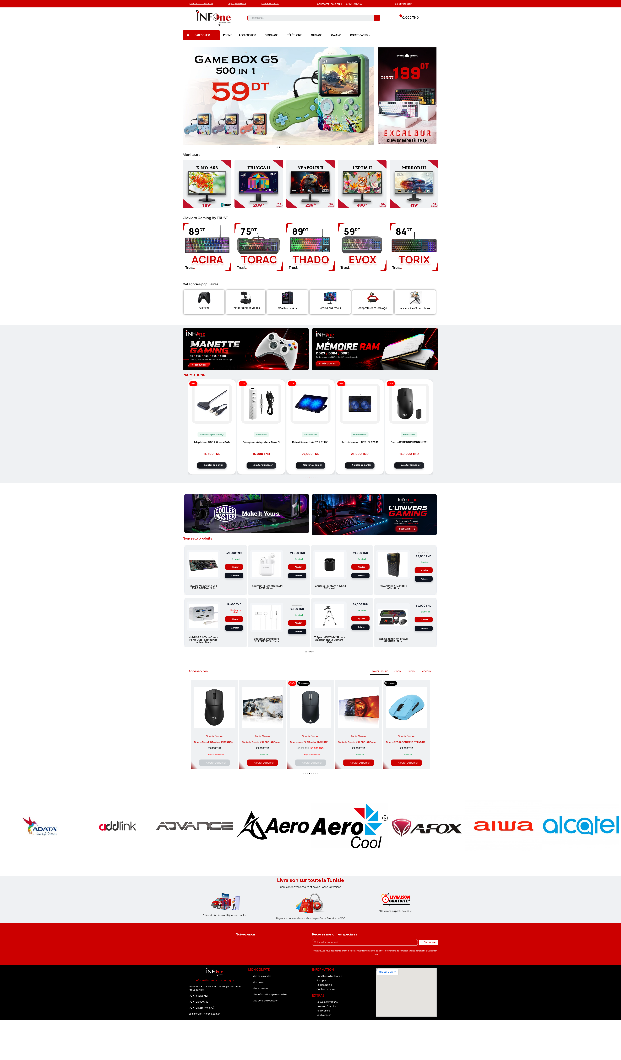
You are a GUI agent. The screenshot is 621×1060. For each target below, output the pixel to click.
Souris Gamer (360, 434)
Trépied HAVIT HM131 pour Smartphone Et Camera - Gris (329, 640)
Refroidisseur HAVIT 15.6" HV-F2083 (261, 442)
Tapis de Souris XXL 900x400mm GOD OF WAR (220, 742)
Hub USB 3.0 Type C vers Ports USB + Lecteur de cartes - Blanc (203, 640)
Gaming (204, 307)
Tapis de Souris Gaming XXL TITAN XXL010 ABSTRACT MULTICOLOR (424, 742)
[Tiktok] (258, 943)
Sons (397, 671)
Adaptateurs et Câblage (372, 308)
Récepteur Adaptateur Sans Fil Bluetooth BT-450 (212, 442)
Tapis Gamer (214, 736)
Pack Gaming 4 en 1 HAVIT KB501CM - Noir (393, 640)
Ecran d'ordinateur (330, 308)
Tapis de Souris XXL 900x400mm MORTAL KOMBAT (319, 742)
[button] (201, 3)
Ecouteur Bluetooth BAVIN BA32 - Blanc (267, 587)
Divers (411, 671)
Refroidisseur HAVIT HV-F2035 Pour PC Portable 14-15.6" (310, 442)
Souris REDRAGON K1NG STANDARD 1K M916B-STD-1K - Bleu (371, 742)
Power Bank (409, 434)
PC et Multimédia (288, 308)
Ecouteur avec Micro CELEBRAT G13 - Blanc (267, 640)
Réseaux (426, 671)
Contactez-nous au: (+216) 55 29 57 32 (339, 4)
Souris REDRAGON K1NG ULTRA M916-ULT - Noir (359, 442)
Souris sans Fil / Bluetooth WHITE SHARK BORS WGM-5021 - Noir (278, 742)
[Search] (377, 18)
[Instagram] (246, 943)
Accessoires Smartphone (415, 308)
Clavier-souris (379, 671)
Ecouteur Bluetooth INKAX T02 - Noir (330, 587)
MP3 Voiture (212, 434)
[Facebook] (234, 943)
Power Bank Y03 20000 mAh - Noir (409, 442)
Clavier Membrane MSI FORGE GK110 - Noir (203, 587)
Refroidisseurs (261, 434)
